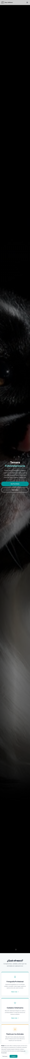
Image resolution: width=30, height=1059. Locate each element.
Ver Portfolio (15, 484)
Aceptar (13, 1056)
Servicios (15, 490)
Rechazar (5, 1056)
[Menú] (27, 2)
